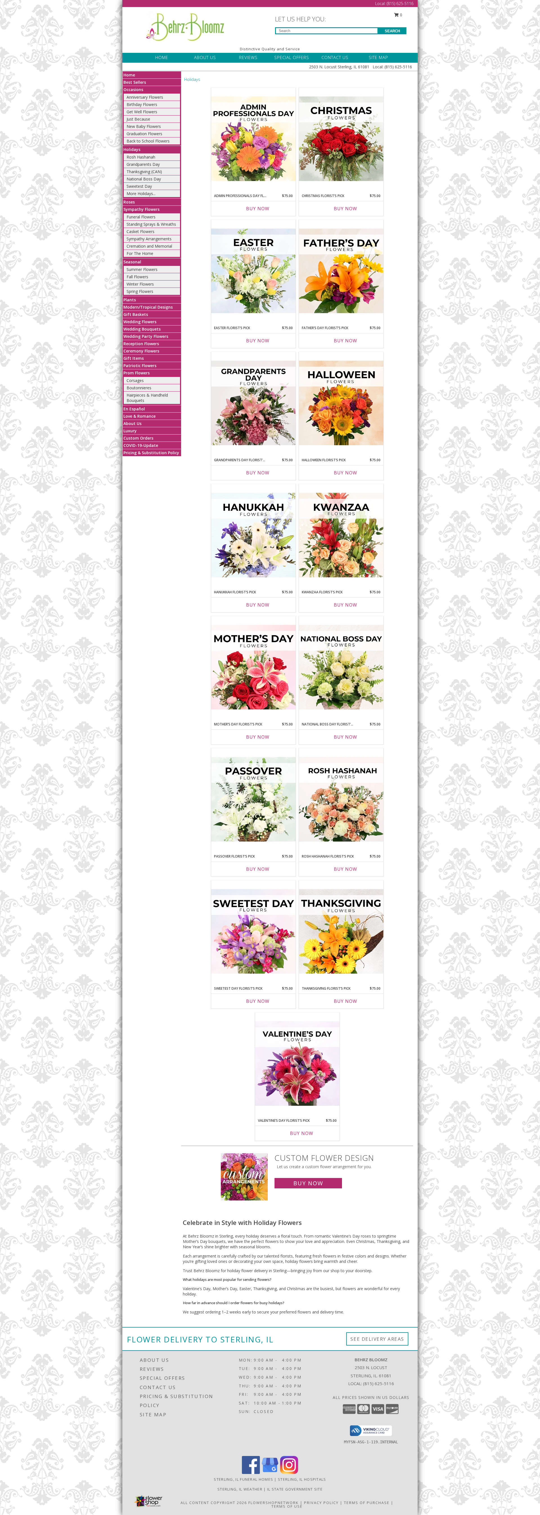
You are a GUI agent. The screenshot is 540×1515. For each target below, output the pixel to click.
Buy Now (257, 208)
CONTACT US (334, 57)
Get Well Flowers (142, 111)
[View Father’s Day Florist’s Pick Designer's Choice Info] (341, 271)
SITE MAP (378, 57)
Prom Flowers (136, 373)
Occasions (133, 89)
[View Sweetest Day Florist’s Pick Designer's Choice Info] (253, 932)
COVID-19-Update (140, 445)
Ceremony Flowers (141, 351)
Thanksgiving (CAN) (144, 171)
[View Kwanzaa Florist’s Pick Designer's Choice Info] (341, 535)
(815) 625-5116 (400, 3)
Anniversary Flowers (145, 97)
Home (129, 75)
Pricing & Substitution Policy (151, 452)
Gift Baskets (135, 314)
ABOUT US (205, 57)
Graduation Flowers (144, 133)
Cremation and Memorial (149, 246)
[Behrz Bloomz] (185, 25)
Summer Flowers (142, 269)
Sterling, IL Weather (239, 1489)
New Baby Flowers (144, 126)
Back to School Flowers (148, 141)
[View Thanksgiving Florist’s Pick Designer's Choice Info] (341, 932)
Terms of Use (287, 1506)
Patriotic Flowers (139, 365)
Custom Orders (138, 438)
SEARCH (392, 31)
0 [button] (400, 14)
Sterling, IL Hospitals (302, 1479)
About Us (132, 423)
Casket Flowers (140, 231)
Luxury (130, 430)
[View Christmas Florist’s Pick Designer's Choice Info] (341, 139)
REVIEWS (248, 57)
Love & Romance (139, 416)
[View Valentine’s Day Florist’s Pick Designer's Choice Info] (297, 1064)
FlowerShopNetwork (273, 1502)
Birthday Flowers (142, 104)
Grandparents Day (143, 164)
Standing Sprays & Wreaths (151, 224)
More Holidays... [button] (141, 193)
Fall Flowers (137, 276)
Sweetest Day (139, 186)
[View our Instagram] (289, 1472)
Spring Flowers (140, 291)
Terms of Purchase (367, 1502)
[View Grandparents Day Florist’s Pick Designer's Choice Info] (253, 403)
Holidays (131, 149)
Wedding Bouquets (142, 329)
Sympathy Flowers (141, 209)
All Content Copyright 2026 (214, 1502)
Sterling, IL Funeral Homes (243, 1479)
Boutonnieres (139, 387)
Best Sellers (134, 82)
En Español (134, 408)
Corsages (135, 380)
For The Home (140, 253)
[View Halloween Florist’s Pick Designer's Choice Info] (341, 403)
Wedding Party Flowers (145, 336)
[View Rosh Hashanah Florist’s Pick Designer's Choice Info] (341, 800)
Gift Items (133, 358)
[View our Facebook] (251, 1472)
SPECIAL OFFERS (291, 57)
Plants (129, 299)
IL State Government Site (295, 1489)
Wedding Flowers (139, 321)
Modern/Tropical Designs (148, 307)
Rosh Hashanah (141, 157)
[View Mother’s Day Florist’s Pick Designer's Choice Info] (253, 667)
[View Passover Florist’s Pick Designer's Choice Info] (253, 800)
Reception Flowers (141, 343)
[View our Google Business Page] (270, 1472)
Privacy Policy (321, 1502)
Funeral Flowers (141, 217)
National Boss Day (144, 179)
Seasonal (132, 261)
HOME (161, 57)
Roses (129, 202)
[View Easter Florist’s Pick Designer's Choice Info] (253, 271)
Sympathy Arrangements (149, 238)
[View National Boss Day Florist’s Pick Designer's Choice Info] (341, 667)
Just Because (138, 119)
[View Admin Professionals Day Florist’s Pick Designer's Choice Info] (253, 139)
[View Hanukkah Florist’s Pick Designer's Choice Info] (253, 535)
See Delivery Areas (377, 1339)
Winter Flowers (140, 284)
